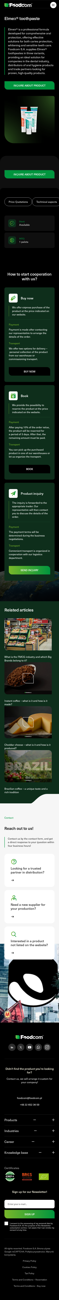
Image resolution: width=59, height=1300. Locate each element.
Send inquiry (29, 570)
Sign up (30, 1214)
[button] (29, 870)
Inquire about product (30, 85)
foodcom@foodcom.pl (29, 1098)
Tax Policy (29, 1273)
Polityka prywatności (35, 1251)
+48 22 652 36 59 (29, 1104)
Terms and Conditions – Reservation (29, 1279)
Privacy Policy (29, 1260)
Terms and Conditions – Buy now (29, 1285)
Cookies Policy (29, 1267)
